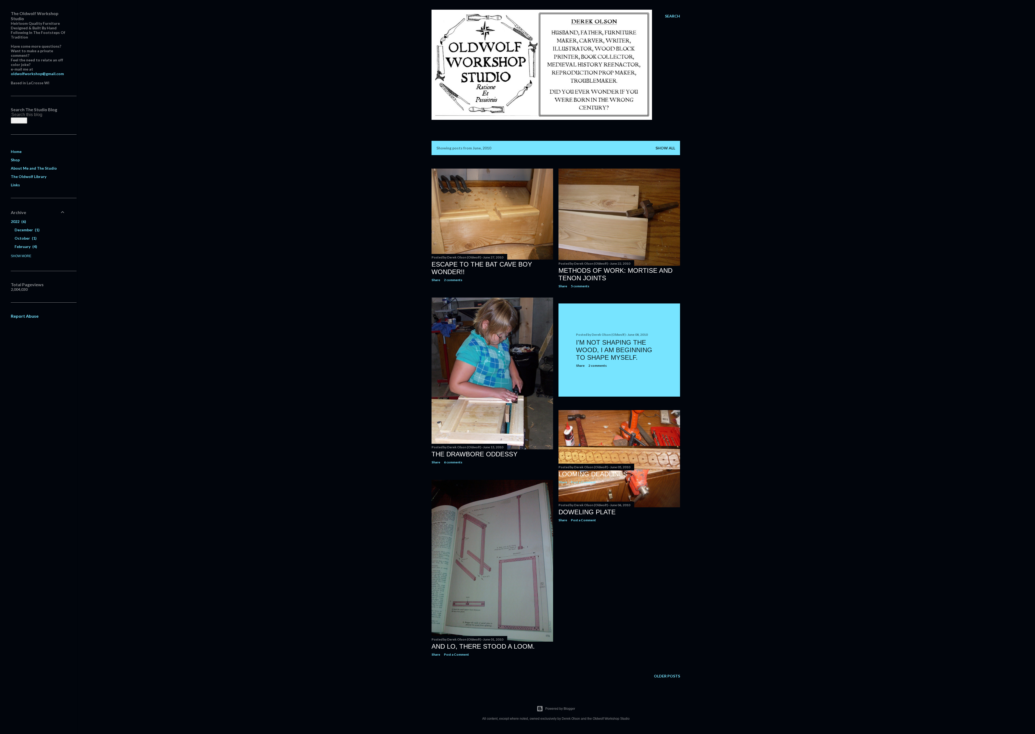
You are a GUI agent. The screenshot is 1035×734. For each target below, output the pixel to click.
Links (15, 185)
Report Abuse (25, 316)
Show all (665, 148)
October (25, 238)
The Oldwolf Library (28, 176)
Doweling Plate (587, 512)
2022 (18, 221)
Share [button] (436, 280)
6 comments (453, 462)
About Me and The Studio (34, 168)
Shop (15, 160)
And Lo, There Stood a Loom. (483, 646)
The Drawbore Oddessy (475, 454)
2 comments (453, 280)
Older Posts (667, 676)
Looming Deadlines (592, 474)
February (25, 246)
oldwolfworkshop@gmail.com (37, 73)
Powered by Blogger (560, 709)
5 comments (580, 286)
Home (16, 151)
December (26, 230)
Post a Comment (583, 520)
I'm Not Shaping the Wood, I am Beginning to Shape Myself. (614, 350)
